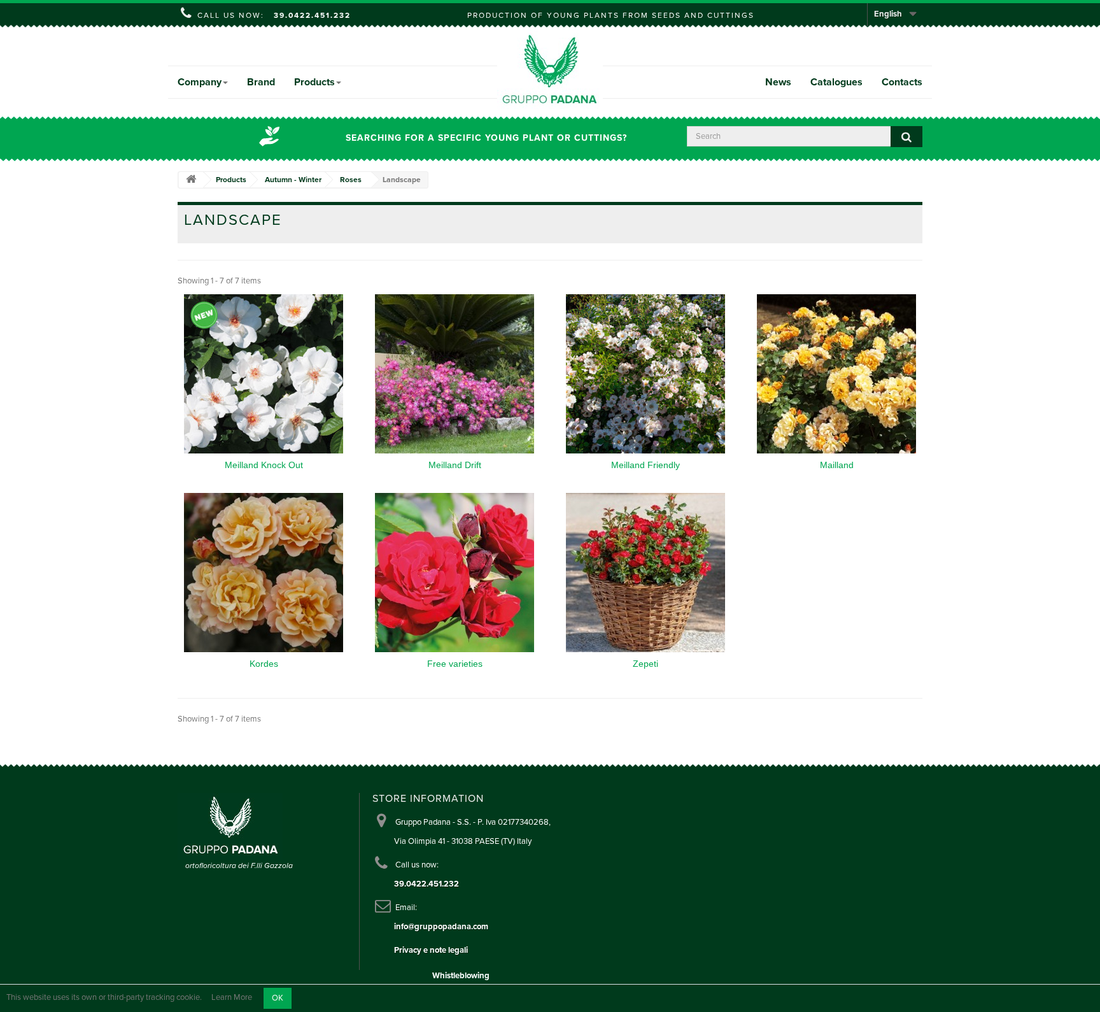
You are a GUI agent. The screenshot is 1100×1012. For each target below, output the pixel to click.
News (778, 82)
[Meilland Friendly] (645, 373)
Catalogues (836, 82)
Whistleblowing (461, 976)
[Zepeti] (645, 572)
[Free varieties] (454, 572)
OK (277, 998)
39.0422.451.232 (312, 15)
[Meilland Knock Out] (263, 373)
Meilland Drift (454, 465)
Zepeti (645, 664)
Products (314, 82)
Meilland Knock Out (264, 465)
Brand (261, 82)
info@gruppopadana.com (441, 927)
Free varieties (455, 664)
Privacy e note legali (431, 950)
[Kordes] (263, 572)
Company (200, 82)
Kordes (264, 664)
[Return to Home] (191, 180)
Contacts (902, 82)
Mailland (837, 465)
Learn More (231, 998)
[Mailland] (836, 373)
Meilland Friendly (645, 465)
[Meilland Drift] (454, 373)
